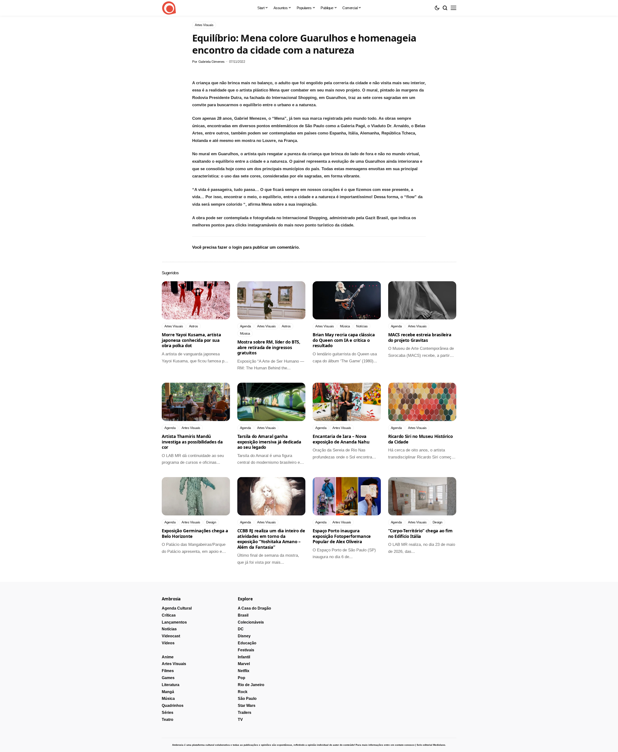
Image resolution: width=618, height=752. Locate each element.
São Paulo (247, 698)
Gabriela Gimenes (211, 61)
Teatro (167, 719)
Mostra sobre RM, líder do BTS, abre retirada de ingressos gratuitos (268, 347)
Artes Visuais (174, 664)
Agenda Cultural (177, 608)
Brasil (243, 615)
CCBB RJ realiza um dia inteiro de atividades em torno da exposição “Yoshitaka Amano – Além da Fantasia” (271, 539)
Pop (241, 678)
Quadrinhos (172, 705)
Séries (167, 712)
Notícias (169, 629)
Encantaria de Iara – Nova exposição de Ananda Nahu (341, 439)
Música (168, 698)
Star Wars (246, 705)
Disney (244, 636)
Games (168, 678)
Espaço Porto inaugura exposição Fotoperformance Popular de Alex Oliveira (342, 536)
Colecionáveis (251, 622)
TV (240, 719)
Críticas (169, 615)
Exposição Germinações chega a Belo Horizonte (195, 533)
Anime (168, 657)
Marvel (244, 664)
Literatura (170, 685)
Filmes (168, 671)
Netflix (243, 671)
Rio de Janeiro (251, 685)
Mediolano (439, 745)
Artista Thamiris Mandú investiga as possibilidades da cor (192, 441)
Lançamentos (174, 622)
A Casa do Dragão (254, 608)
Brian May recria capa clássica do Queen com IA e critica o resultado (344, 340)
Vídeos (168, 643)
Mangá (168, 692)
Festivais (246, 650)
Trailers (244, 712)
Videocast (171, 636)
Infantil (244, 657)
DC (241, 629)
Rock (242, 692)
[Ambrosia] (169, 8)
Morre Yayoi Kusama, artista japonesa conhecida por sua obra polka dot (191, 340)
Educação (247, 643)
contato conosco (404, 745)
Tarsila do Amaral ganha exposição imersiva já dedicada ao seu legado (269, 441)
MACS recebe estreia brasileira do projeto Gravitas (419, 337)
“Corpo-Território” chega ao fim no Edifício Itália (420, 533)
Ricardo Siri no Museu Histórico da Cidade (420, 439)
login (237, 247)
